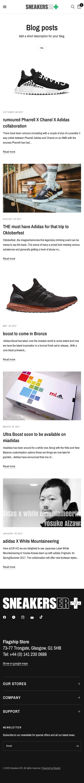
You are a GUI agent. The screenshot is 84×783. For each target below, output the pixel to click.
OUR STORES (14, 683)
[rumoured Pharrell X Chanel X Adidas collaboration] (42, 81)
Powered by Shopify (51, 768)
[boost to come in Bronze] (42, 295)
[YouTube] (34, 617)
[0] (78, 7)
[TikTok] (44, 617)
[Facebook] (7, 617)
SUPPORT (11, 711)
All (42, 47)
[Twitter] (16, 617)
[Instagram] (25, 617)
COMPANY (12, 697)
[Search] (73, 7)
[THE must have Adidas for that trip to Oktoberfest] (42, 188)
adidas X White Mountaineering (31, 541)
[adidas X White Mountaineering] (42, 502)
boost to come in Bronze (25, 333)
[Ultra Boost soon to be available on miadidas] (42, 396)
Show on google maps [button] (15, 663)
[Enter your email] (77, 746)
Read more (9, 151)
